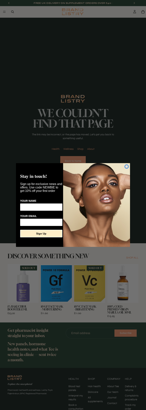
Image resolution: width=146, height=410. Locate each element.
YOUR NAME (28, 200)
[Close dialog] (127, 166)
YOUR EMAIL (28, 216)
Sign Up (41, 233)
